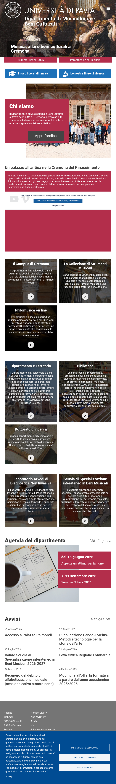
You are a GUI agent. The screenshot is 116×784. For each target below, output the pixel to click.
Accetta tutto (84, 767)
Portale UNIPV (39, 712)
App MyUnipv (38, 717)
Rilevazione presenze (43, 729)
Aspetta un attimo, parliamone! (82, 563)
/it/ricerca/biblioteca (85, 415)
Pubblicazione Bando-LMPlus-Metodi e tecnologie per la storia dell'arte (83, 639)
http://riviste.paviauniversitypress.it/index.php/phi (31, 345)
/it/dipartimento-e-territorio (31, 415)
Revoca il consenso (84, 757)
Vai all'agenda (100, 541)
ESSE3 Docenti (12, 725)
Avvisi (34, 721)
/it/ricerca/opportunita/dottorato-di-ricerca (31, 458)
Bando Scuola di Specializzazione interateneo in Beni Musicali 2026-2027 (30, 659)
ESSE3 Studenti (13, 721)
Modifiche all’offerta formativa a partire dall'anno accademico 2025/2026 (84, 679)
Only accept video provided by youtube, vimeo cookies (58, 201)
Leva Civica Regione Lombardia (84, 655)
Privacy (8, 776)
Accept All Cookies (58, 205)
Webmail (8, 717)
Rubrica (8, 712)
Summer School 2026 (31, 59)
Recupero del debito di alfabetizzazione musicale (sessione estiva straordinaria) (29, 679)
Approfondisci (46, 136)
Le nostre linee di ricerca (87, 73)
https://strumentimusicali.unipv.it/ (85, 296)
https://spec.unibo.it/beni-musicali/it (85, 521)
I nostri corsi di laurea (33, 73)
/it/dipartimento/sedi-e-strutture (31, 296)
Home (108, 8)
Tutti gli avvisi (100, 619)
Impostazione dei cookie (84, 748)
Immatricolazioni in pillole (85, 59)
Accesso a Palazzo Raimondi (28, 635)
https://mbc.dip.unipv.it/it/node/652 (31, 521)
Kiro (33, 725)
